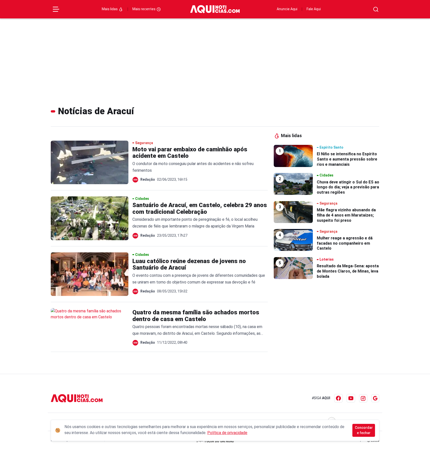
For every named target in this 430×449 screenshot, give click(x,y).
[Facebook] (338, 398)
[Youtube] (351, 398)
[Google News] (375, 398)
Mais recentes (144, 9)
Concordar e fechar (364, 430)
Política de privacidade (227, 432)
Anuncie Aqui (287, 9)
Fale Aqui (314, 9)
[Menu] (56, 9)
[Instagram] (363, 398)
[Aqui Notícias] (215, 9)
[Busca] (376, 9)
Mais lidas (110, 9)
